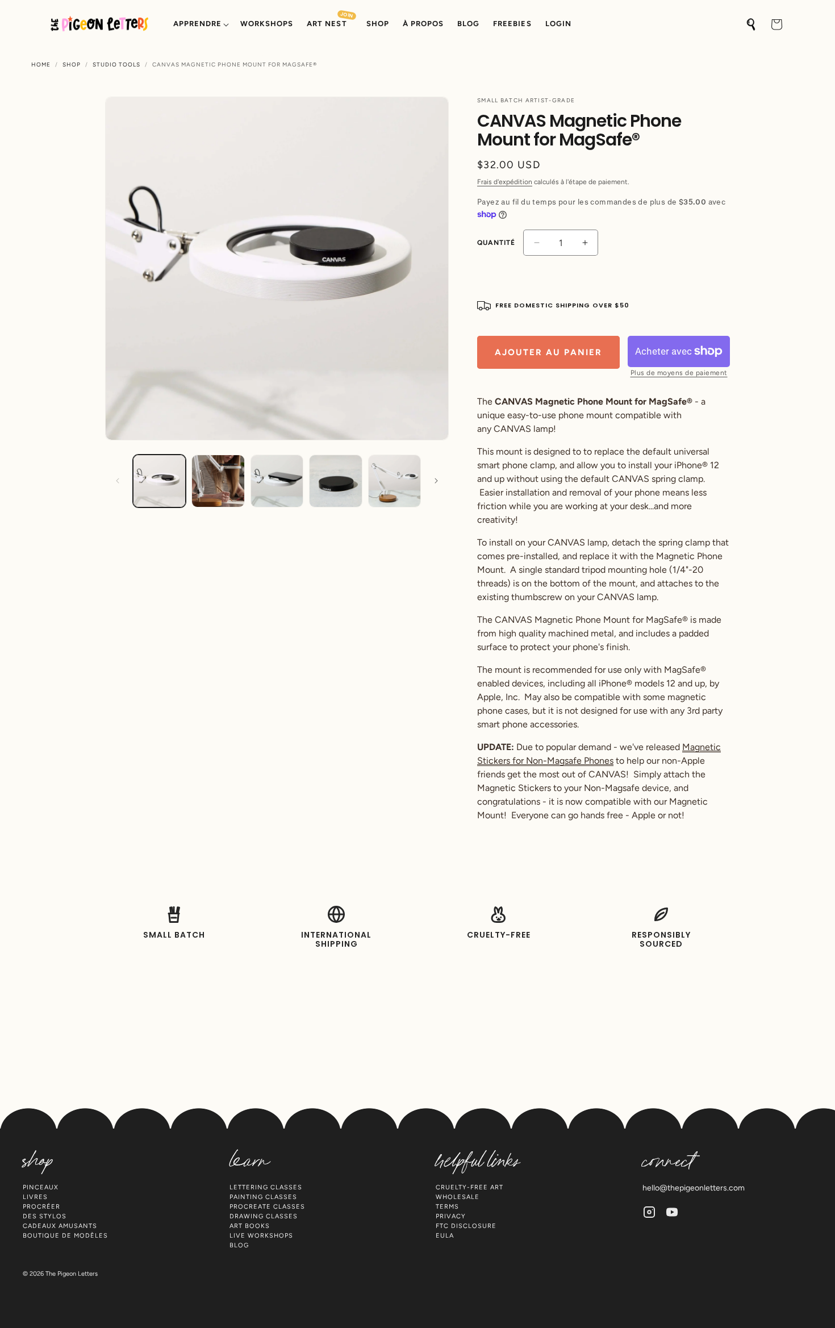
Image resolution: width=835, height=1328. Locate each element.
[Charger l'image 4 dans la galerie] (335, 481)
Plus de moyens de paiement (679, 373)
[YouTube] (672, 1212)
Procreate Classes (267, 1207)
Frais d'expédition (504, 182)
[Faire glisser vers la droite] (436, 480)
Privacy (451, 1216)
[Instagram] (649, 1212)
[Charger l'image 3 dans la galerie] (276, 481)
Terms (447, 1207)
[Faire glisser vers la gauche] (117, 480)
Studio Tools (116, 64)
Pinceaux (41, 1187)
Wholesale (457, 1197)
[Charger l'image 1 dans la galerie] (159, 481)
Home (41, 64)
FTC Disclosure (466, 1226)
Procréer (41, 1207)
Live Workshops (261, 1236)
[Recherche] (751, 24)
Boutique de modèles (65, 1236)
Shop (71, 64)
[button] (199, 24)
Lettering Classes (265, 1187)
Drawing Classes (263, 1216)
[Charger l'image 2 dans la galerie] (217, 481)
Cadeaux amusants (60, 1226)
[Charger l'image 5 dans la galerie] (394, 481)
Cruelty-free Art (469, 1187)
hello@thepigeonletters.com (693, 1188)
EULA (445, 1236)
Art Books (249, 1226)
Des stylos (44, 1216)
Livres (35, 1197)
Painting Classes (263, 1197)
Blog (239, 1245)
